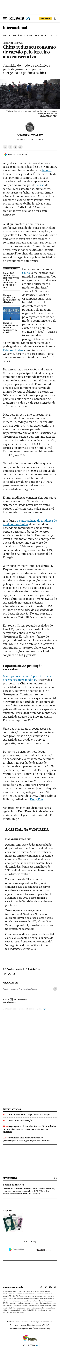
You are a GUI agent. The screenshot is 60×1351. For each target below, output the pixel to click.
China (50, 35)
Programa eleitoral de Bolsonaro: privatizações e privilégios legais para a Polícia (26, 1139)
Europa (29, 35)
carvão (40, 185)
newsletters (10, 1178)
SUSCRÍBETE (45, 18)
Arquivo (7, 1211)
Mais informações (9, 1002)
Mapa (29, 1325)
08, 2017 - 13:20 (33, 139)
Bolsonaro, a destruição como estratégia (29, 1114)
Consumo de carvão (12, 43)
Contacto (10, 1322)
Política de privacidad (18, 1325)
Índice (35, 1328)
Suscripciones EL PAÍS (40, 1325)
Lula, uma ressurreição (20, 1120)
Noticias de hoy (44, 1328)
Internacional (15, 28)
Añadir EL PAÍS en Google (17, 154)
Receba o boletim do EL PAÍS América (23, 969)
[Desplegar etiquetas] (55, 989)
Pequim (46, 170)
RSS (30, 1328)
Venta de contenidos (22, 1322)
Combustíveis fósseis (28, 989)
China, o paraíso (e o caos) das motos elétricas (11, 298)
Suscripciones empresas (19, 1328)
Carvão (6, 989)
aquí (44, 1009)
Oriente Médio (40, 35)
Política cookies (46, 1322)
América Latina (9, 35)
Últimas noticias (12, 1109)
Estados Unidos (13, 350)
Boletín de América (13, 1185)
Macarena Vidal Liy (30, 135)
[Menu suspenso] (5, 18)
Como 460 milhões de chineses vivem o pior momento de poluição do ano (11, 280)
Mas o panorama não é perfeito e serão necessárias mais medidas (28, 678)
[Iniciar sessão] (54, 18)
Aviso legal (35, 1322)
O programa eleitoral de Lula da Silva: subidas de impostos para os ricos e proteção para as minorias (29, 1129)
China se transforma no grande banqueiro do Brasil (10, 327)
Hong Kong (37, 799)
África (21, 35)
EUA (56, 35)
